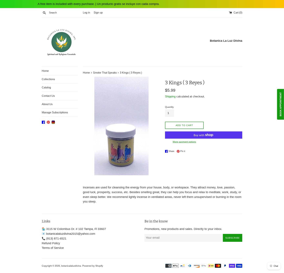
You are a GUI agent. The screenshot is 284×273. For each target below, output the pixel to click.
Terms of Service (53, 248)
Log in (86, 12)
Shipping (170, 96)
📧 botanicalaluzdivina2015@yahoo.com (68, 233)
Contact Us (48, 95)
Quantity (169, 107)
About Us (47, 104)
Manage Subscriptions (55, 112)
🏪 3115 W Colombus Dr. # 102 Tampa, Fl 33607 (74, 229)
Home (45, 70)
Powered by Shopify (92, 265)
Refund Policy (51, 243)
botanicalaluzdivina (71, 265)
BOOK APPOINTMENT (280, 104)
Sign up (98, 12)
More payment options (184, 141)
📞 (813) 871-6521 (54, 238)
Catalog (46, 87)
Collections (48, 79)
